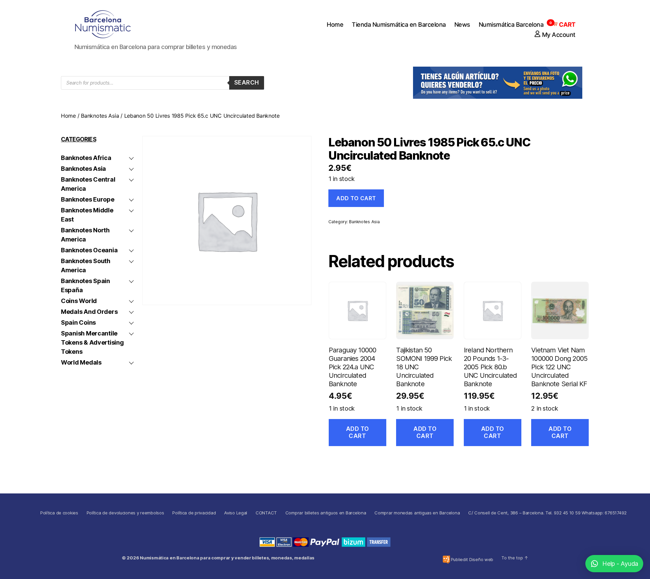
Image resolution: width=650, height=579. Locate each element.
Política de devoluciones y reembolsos (125, 512)
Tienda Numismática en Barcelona (399, 24)
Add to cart (356, 198)
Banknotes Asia (100, 115)
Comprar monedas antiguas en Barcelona (417, 512)
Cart (564, 24)
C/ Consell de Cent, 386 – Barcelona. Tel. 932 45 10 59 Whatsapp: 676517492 (547, 512)
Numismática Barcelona (511, 24)
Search (246, 82)
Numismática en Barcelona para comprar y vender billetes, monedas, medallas (227, 557)
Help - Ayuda (620, 563)
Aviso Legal (235, 512)
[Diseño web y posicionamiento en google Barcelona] (446, 559)
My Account (559, 34)
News (462, 24)
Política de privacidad (194, 512)
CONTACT (266, 512)
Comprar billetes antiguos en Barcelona (325, 512)
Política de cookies (59, 512)
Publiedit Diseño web (472, 559)
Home (335, 24)
